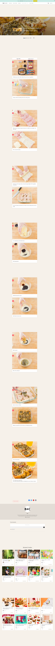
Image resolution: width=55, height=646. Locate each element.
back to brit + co (25, 3)
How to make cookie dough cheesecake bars (8, 608)
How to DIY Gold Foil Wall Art (21, 576)
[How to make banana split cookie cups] (34, 619)
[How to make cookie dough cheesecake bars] (8, 602)
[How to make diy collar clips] (47, 602)
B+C (27, 513)
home (25, 629)
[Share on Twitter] (31, 500)
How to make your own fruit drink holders (34, 577)
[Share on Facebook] (29, 500)
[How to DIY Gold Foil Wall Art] (21, 570)
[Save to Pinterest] (33, 500)
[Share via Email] (35, 500)
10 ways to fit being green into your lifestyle (46, 577)
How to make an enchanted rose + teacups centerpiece (34, 608)
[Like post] (33, 37)
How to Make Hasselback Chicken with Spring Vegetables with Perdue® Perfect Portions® (20, 561)
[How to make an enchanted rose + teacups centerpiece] (34, 602)
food (12, 564)
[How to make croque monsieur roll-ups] (21, 602)
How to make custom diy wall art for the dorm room (21, 625)
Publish (44, 527)
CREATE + (19, 3)
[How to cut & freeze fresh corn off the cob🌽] (8, 554)
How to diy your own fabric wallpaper (46, 625)
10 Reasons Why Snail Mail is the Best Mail (34, 560)
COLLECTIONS (15, 3)
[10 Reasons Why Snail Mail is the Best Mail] (34, 554)
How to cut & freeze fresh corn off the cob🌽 (7, 560)
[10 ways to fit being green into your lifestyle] (47, 570)
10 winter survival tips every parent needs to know (8, 577)
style (50, 612)
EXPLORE (10, 3)
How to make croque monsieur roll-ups (19, 608)
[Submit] (48, 3)
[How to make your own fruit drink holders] (34, 570)
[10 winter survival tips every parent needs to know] (8, 570)
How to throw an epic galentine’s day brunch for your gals (7, 625)
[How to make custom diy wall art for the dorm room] (21, 619)
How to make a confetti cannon (46, 560)
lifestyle (12, 629)
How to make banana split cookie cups (33, 625)
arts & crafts (37, 564)
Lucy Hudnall (6, 562)
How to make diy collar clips (47, 607)
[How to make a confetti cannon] (47, 554)
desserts (12, 612)
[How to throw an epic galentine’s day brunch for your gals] (8, 619)
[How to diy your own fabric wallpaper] (47, 619)
